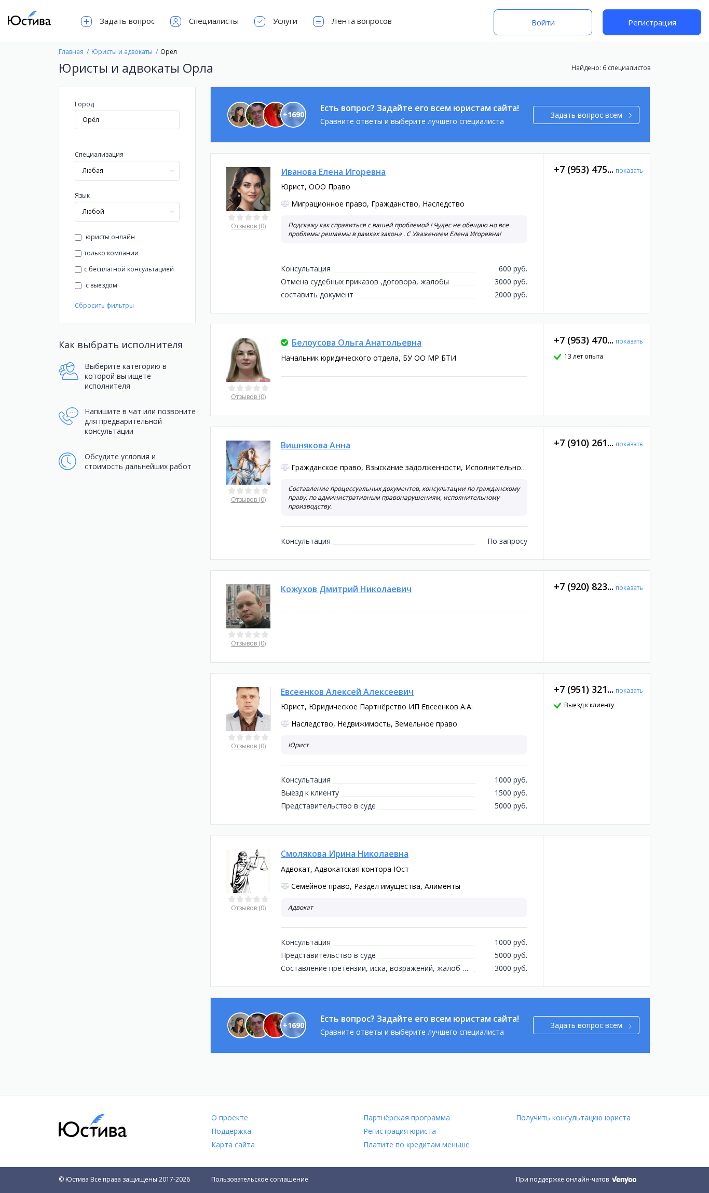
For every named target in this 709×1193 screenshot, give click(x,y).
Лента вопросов (362, 21)
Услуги (285, 21)
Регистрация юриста (399, 1131)
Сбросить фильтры (104, 305)
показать (629, 170)
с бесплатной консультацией (129, 269)
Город (84, 104)
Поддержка (231, 1131)
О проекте (229, 1117)
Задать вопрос (127, 21)
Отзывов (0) (248, 226)
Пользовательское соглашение (259, 1179)
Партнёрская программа (406, 1117)
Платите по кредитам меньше (416, 1144)
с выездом (100, 285)
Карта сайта (233, 1144)
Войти (543, 22)
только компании (111, 253)
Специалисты (214, 21)
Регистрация (652, 22)
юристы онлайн (109, 236)
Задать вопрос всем (586, 115)
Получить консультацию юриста (573, 1117)
